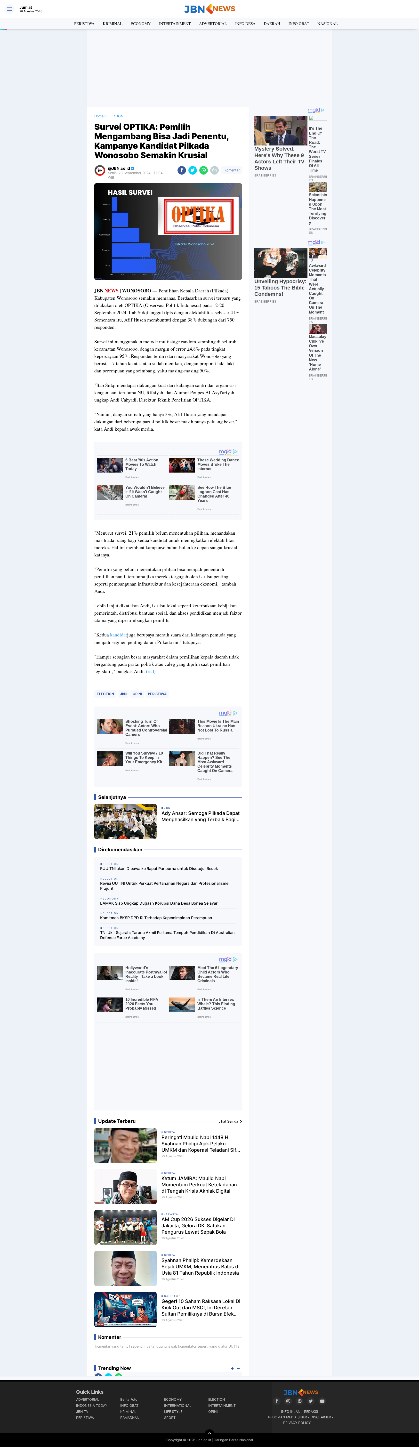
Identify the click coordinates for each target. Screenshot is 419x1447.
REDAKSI (311, 1411)
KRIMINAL (112, 23)
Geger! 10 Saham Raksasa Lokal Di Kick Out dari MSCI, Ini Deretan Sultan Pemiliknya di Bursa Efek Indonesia (200, 1307)
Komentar (232, 170)
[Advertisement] (209, 68)
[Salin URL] (214, 170)
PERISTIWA (84, 23)
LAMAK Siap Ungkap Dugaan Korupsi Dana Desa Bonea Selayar (159, 903)
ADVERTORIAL (213, 23)
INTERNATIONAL (177, 1405)
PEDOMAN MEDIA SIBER (287, 1417)
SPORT (170, 1417)
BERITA (169, 1132)
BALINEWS (172, 1295)
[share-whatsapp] (203, 170)
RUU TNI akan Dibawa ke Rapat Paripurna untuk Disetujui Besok (159, 868)
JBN (123, 694)
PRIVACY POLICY (297, 1423)
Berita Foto (128, 1399)
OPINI (137, 694)
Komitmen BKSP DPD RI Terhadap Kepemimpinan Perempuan (156, 917)
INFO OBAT (299, 23)
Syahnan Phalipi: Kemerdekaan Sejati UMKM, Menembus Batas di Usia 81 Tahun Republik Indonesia (200, 1266)
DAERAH (272, 23)
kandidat (118, 634)
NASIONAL (327, 23)
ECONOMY (141, 23)
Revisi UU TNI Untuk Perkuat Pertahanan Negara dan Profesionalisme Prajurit (164, 886)
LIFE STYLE (173, 1411)
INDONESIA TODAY (91, 1405)
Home (99, 116)
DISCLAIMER (321, 1417)
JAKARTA (171, 1214)
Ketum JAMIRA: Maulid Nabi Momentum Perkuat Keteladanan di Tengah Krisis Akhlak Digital (199, 1184)
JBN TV (82, 1411)
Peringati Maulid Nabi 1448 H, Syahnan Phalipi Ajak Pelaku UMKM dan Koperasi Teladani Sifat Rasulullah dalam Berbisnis (201, 1143)
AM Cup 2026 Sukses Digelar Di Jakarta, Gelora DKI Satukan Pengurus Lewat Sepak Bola (198, 1225)
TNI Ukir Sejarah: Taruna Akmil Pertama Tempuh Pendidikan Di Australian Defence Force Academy (167, 935)
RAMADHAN (129, 1417)
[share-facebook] (181, 170)
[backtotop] (209, 1434)
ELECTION (105, 694)
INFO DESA (245, 23)
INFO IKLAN (290, 1411)
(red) (151, 671)
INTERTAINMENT (175, 23)
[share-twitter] (192, 170)
